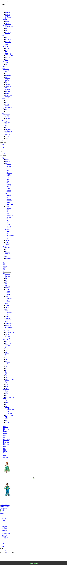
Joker (5, 385)
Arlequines (6, 50)
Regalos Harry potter (7, 134)
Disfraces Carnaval (4, 525)
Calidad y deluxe (7, 23)
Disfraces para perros (7, 161)
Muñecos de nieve (7, 422)
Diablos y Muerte (7, 275)
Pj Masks (6, 382)
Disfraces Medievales (4, 528)
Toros (5, 367)
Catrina (6, 282)
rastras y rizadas (8, 167)
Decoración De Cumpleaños (8, 107)
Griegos (6, 346)
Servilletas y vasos (7, 105)
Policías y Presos (7, 47)
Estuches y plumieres (6, 442)
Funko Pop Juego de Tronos (8, 131)
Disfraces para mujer (4, 522)
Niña (4, 261)
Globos (6, 109)
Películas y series (9, 191)
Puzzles (6, 126)
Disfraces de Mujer (7, 18)
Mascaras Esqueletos (9, 200)
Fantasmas (6, 280)
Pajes (5, 419)
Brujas (6, 278)
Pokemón (8, 293)
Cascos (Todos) (8, 174)
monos (7, 211)
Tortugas (6, 377)
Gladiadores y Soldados (8, 347)
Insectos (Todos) (9, 362)
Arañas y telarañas (7, 110)
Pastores (6, 420)
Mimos (6, 322)
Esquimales (6, 60)
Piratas (6, 30)
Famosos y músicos (7, 287)
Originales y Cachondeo (6, 389)
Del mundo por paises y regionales (9, 338)
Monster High (8, 291)
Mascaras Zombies (9, 199)
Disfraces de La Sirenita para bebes (3, 509)
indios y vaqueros (9, 192)
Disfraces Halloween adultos (8, 16)
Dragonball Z (8, 294)
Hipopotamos (6, 374)
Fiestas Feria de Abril (6, 429)
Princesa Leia (6, 401)
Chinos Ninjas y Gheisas (8, 57)
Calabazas (6, 283)
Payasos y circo (7, 320)
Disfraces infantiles (4, 150)
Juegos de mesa (7, 124)
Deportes (6, 311)
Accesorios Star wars (7, 89)
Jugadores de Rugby (9, 313)
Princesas (6, 350)
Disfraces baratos (7, 21)
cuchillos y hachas (7, 80)
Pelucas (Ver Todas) (9, 164)
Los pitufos (6, 302)
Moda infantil (5, 451)
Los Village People (7, 392)
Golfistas (8, 314)
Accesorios (3, 68)
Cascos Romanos (9, 175)
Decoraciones (3, 98)
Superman (6, 64)
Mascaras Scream (9, 201)
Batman (6, 65)
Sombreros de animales (9, 173)
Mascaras (6, 193)
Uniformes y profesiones (8, 319)
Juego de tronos (7, 305)
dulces (6, 395)
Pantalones (8, 210)
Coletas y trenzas (9, 166)
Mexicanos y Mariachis (8, 56)
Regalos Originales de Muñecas (6, 534)
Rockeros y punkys (9, 184)
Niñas (2, 151)
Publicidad (3, 546)
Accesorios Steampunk (8, 93)
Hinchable (6, 102)
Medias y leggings (9, 237)
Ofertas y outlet (5, 454)
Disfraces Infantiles (7, 12)
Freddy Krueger (7, 284)
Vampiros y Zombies (7, 276)
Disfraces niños (4, 519)
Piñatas (6, 249)
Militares (8, 187)
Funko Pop (4, 443)
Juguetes (4, 449)
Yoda (5, 403)
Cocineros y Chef (7, 315)
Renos (6, 354)
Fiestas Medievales (5, 428)
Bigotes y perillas (9, 234)
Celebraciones (5, 25)
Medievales (8, 223)
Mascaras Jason (8, 202)
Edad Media (6, 344)
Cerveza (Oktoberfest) (7, 33)
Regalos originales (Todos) (6, 439)
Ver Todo (6, 119)
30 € (3, 456)
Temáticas (3, 35)
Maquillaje (3, 113)
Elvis (5, 45)
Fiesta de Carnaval (5, 433)
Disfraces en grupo (4, 516)
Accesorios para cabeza (8, 75)
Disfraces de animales (4, 527)
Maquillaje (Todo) (7, 240)
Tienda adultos (3, 141)
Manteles (6, 100)
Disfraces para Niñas (7, 14)
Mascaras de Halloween (9, 205)
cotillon (6, 101)
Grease (6, 329)
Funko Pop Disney (7, 130)
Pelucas (6, 163)
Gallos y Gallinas (7, 353)
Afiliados (3, 543)
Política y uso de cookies (5, 550)
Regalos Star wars (7, 139)
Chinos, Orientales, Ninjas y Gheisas (9, 332)
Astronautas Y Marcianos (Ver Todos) (9, 397)
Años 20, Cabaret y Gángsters (8, 54)
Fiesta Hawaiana (5, 432)
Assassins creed (8, 301)
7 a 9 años (4, 269)
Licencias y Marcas (5, 66)
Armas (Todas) (8, 221)
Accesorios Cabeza (7, 229)
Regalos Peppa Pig (7, 135)
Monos (6, 373)
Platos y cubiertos (7, 104)
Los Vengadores (7, 380)
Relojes (4, 448)
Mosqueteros (6, 348)
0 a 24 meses (5, 266)
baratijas (6, 250)
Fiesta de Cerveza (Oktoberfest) (7, 430)
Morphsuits (6, 391)
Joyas (7, 212)
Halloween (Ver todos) (8, 274)
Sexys (5, 390)
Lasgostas (6, 368)
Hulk (5, 381)
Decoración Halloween (8, 255)
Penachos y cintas (9, 230)
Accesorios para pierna (8, 74)
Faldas (7, 238)
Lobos (6, 366)
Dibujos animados (7, 290)
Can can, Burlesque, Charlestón (9, 55)
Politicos (8, 198)
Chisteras (8, 170)
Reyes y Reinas (7, 349)
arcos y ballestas (7, 79)
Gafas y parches (8, 207)
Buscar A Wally (7, 393)
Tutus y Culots (8, 236)
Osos (5, 358)
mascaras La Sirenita (2, 513)
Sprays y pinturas (7, 242)
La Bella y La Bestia (9, 413)
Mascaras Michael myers (10, 204)
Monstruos (6, 277)
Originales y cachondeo (8, 24)
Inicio (2, 149)
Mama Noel (6, 418)
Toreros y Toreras (7, 334)
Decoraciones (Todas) (7, 247)
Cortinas (6, 111)
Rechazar (36, 563)
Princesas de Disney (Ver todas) (10, 409)
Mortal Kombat (8, 299)
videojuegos (6, 297)
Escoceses (6, 335)
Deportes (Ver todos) (9, 312)
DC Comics (6, 62)
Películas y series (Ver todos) (8, 286)
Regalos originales (4, 529)
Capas (7, 218)
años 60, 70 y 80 (9, 185)
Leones (6, 357)
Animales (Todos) (7, 351)
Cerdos (6, 360)
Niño (4, 262)
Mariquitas (8, 364)
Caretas (7, 197)
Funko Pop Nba (4, 539)
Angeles (6, 421)
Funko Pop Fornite (7, 132)
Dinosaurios (6, 369)
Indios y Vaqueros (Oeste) (8, 39)
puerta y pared (6, 112)
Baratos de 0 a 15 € (5, 455)
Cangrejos (6, 375)
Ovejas (6, 372)
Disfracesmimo (7, 552)
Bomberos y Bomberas (8, 308)
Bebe (4, 263)
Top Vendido (5, 108)
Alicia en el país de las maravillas (9, 415)
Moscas (7, 363)
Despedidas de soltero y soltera (9, 26)
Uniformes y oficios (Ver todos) (9, 306)
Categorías (3, 157)
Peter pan (6, 288)
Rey (5, 404)
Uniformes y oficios (9, 190)
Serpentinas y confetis (7, 103)
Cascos (6, 71)
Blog (2, 140)
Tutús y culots (6, 72)
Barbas (7, 233)
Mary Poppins (6, 44)
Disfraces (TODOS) (7, 159)
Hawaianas (6, 34)
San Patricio (6, 29)
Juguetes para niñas (4, 530)
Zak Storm (8, 295)
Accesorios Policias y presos (8, 95)
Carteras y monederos (7, 122)
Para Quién (4, 11)
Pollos (5, 371)
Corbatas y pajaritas (9, 208)
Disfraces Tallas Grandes (8, 17)
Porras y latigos (8, 224)
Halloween (6, 28)
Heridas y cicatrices (7, 117)
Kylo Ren (6, 400)
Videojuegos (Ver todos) (9, 298)
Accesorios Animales (7, 96)
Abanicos (8, 214)
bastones (8, 213)
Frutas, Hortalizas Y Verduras (8, 394)
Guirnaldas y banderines (8, 258)
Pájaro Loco (8, 292)
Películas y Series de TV (8, 42)
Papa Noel (6, 417)
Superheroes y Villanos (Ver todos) (9, 379)
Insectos (6, 361)
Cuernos (6, 82)
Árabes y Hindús (9, 186)
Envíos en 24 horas (4, 9)
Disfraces (4, 158)
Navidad (6, 259)
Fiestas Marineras (5, 431)
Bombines (8, 172)
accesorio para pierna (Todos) (10, 235)
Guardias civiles (7, 48)
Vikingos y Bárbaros (7, 41)
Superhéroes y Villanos (6, 61)
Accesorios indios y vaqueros (8, 97)
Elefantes (6, 365)
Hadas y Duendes (7, 303)
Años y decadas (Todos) (8, 325)
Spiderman (6, 63)
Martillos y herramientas (9, 225)
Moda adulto (5, 450)
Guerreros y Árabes (7, 37)
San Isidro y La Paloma (8, 32)
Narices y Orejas (7, 115)
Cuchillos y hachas (9, 227)
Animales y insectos (9, 189)
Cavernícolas (8, 188)
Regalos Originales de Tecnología (6, 533)
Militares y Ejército (7, 318)
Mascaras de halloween (8, 83)
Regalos (3, 120)
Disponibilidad (3, 434)
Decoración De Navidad (8, 106)
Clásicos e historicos (5, 339)
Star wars (8, 177)
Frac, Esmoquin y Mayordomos (9, 323)
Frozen (7, 412)
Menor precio (5, 435)
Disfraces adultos (4, 521)
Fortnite (7, 300)
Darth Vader (6, 399)
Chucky (6, 285)
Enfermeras (6, 310)
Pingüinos (6, 352)
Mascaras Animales (9, 195)
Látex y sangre (7, 116)
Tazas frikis (6, 127)
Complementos (7, 206)
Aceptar (32, 563)
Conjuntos (8, 220)
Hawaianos (8, 181)
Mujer (4, 264)
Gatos (5, 355)
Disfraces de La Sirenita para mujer (3, 504)
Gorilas (6, 370)
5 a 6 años (4, 268)
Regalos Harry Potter (4, 535)
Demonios (6, 279)
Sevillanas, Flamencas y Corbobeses (9, 333)
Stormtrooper (6, 402)
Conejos (6, 359)
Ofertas (4, 437)
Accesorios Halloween (8, 91)
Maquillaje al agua (7, 244)
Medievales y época (7, 345)
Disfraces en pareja (7, 20)
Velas (5, 99)
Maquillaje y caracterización (6, 114)
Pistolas (6, 77)
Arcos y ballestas (9, 226)
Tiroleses (6, 59)
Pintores (6, 309)
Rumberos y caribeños (7, 336)
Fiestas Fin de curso (5, 426)
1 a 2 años (4, 267)
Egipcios (6, 38)
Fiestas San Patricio (5, 427)
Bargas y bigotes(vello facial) (10, 215)
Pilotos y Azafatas (7, 316)
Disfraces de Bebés (7, 15)
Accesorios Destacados (6, 69)
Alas (5, 81)
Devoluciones (3, 542)
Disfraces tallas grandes (5, 517)
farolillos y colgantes (7, 253)
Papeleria (6, 125)
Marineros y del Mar (7, 307)
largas (7, 165)
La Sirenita (3, 153)
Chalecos (8, 209)
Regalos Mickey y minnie (8, 138)
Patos (5, 356)
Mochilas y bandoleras (6, 440)
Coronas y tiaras (8, 231)
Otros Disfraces (5, 19)
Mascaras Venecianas (9, 194)
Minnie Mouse (7, 407)
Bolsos (6, 123)
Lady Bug (6, 416)
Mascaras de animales (7, 84)
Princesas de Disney (4, 152)
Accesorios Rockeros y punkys (9, 94)
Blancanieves (8, 410)
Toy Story (6, 406)
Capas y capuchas (7, 73)
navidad (7, 182)
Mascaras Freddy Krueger (10, 203)
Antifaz (7, 196)
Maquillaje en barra (7, 118)
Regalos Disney (7, 137)
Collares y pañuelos (9, 232)
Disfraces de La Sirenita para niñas (3, 508)
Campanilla (8, 411)
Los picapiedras (7, 289)
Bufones (6, 51)
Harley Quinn (6, 386)
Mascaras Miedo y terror (8, 86)
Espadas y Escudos (7, 78)
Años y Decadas (5, 52)
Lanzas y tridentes (9, 228)
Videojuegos (6, 43)
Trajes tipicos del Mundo (6, 330)
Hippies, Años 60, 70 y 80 (8, 53)
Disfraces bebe (3, 520)
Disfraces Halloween (4, 526)
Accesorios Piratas (7, 90)
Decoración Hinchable (7, 252)
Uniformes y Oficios (5, 46)
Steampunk (8, 183)
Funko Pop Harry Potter (8, 129)
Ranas (5, 376)
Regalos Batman (7, 136)
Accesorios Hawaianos (8, 92)
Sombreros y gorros (7, 70)
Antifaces (6, 87)
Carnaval (6, 27)
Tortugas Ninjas (7, 383)
